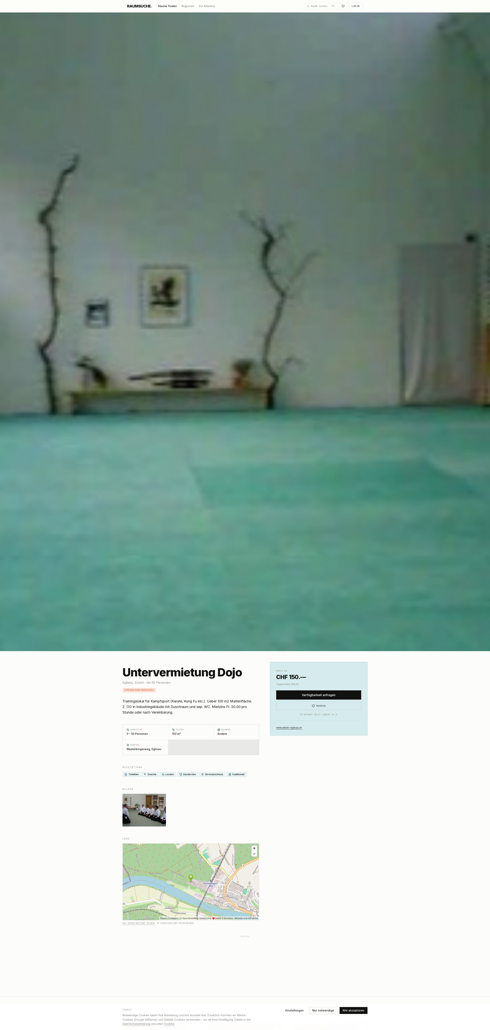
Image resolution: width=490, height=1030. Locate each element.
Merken (321, 706)
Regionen (187, 6)
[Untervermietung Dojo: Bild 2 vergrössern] (144, 810)
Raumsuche (139, 6)
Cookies (169, 1023)
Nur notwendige (323, 1010)
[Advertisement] (237, 966)
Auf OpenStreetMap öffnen (138, 923)
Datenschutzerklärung (136, 1023)
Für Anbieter (207, 6)
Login (356, 6)
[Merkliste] (343, 6)
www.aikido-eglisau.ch (289, 727)
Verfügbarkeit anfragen (319, 695)
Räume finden (167, 6)
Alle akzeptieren (353, 1010)
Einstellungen (294, 1010)
